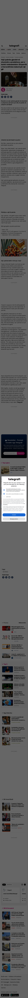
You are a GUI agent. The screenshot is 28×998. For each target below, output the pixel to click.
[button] (14, 497)
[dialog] (14, 499)
